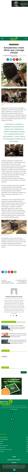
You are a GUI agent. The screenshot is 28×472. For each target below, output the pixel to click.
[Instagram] (14, 315)
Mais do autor (21, 322)
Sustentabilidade (14, 44)
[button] (26, 38)
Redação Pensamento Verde (10, 55)
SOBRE (14, 456)
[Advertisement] (14, 22)
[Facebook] (11, 315)
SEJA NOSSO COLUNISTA (14, 459)
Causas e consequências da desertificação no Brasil (7, 282)
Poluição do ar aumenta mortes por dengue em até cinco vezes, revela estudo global (17, 335)
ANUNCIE (14, 462)
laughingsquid (6, 234)
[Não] (26, 467)
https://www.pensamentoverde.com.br (14, 298)
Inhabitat (15, 157)
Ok (14, 470)
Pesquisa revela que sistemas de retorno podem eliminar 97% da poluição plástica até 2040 (17, 341)
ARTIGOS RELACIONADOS (8, 322)
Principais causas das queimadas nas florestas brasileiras (21, 282)
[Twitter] (17, 315)
